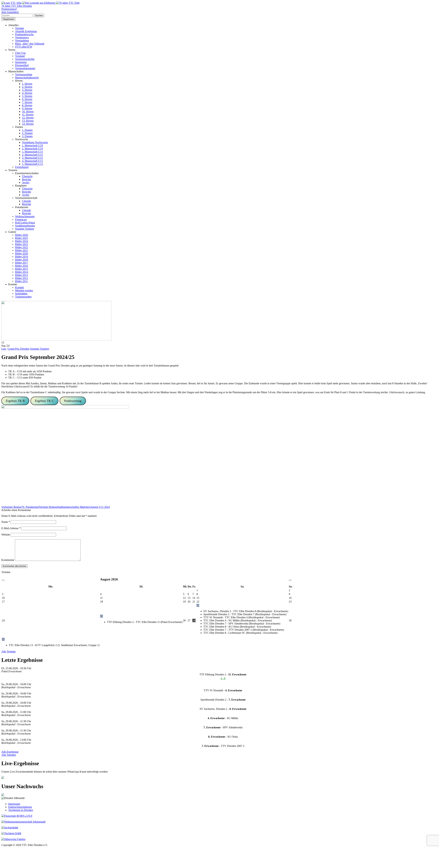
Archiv (25, 182)
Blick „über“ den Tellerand (29, 43)
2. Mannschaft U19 (32, 148)
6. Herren (27, 99)
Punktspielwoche (24, 34)
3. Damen (27, 136)
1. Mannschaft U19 (32, 145)
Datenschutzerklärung (20, 806)
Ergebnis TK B (15, 400)
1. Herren (27, 83)
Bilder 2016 (21, 265)
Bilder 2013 (21, 275)
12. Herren (28, 117)
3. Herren (27, 89)
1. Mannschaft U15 (32, 151)
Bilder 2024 (21, 241)
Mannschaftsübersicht (27, 77)
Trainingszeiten (23, 296)
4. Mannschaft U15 (32, 160)
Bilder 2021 (21, 250)
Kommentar (7, 559)
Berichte (26, 179)
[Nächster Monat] (290, 580)
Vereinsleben (22, 40)
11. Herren (27, 114)
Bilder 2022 (21, 247)
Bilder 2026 (21, 234)
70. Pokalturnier (20, 507)
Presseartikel (22, 65)
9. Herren (27, 108)
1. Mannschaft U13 (32, 164)
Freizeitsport (21, 167)
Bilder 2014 (21, 271)
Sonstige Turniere (24, 228)
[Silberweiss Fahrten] (13, 839)
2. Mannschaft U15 (32, 154)
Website (5, 534)
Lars (3, 348)
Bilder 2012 (21, 278)
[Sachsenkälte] (9, 827)
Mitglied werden (24, 290)
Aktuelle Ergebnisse (26, 31)
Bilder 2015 (21, 268)
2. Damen (27, 133)
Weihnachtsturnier (25, 216)
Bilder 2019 (21, 256)
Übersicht (27, 176)
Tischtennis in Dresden (20, 810)
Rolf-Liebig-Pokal (25, 222)
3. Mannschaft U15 (32, 157)
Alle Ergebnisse (10, 751)
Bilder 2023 (21, 244)
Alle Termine (8, 651)
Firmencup (21, 219)
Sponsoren (21, 62)
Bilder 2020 (21, 253)
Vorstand (20, 56)
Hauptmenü (8, 19)
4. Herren (27, 93)
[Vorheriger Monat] (3, 580)
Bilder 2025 (21, 238)
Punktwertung (72, 400)
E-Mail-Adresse (11, 528)
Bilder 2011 (21, 281)
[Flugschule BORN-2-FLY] (17, 815)
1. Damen (27, 130)
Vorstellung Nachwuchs (35, 142)
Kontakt (19, 287)
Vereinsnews (22, 37)
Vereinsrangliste (23, 74)
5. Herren (27, 96)
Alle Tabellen (8, 754)
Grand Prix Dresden (18, 348)
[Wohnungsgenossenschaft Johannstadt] (23, 821)
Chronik (26, 201)
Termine (19, 28)
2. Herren (27, 86)
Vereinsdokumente (25, 68)
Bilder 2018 (21, 259)
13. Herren (28, 120)
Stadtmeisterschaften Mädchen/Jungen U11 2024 (74, 507)
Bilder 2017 (21, 262)
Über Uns (20, 52)
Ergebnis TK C (44, 400)
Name (5, 521)
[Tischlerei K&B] (11, 833)
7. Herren (27, 102)
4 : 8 (223, 678)
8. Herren (27, 105)
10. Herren (28, 111)
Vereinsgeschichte (24, 59)
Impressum (14, 803)
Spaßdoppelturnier (25, 225)
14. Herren (28, 123)
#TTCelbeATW (23, 46)
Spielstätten (21, 293)
